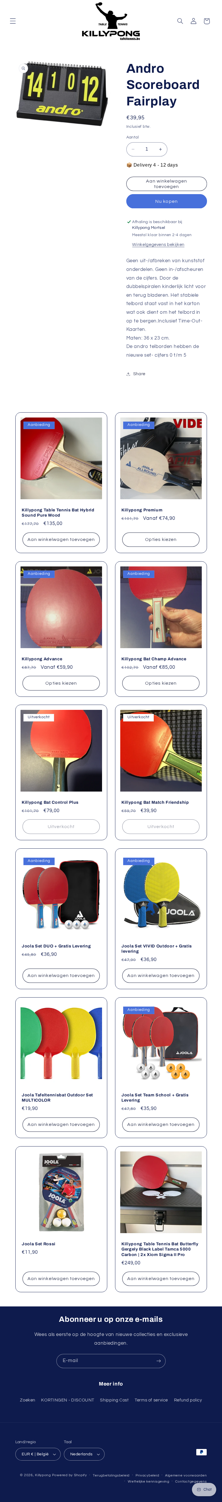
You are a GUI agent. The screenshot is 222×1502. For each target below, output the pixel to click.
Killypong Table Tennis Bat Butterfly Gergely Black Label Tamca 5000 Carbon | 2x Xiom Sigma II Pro (160, 1249)
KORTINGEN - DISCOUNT (67, 1400)
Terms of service (151, 1400)
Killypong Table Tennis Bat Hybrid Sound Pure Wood (58, 512)
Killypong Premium (141, 510)
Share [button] (139, 374)
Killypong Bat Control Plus (50, 802)
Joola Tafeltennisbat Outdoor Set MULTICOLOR (57, 1097)
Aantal (132, 137)
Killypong (43, 1475)
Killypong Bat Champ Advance (153, 659)
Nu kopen (166, 201)
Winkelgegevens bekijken (158, 245)
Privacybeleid (147, 1475)
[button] (12, 21)
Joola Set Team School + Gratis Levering (155, 1097)
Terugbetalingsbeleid (111, 1475)
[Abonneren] (158, 1361)
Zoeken (27, 1400)
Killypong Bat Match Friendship (155, 802)
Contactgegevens (191, 1481)
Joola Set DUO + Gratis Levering (56, 946)
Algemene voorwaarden (186, 1475)
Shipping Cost (114, 1400)
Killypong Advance (42, 659)
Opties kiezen (161, 539)
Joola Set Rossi (39, 1244)
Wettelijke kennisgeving (148, 1481)
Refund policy (188, 1400)
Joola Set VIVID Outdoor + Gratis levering (156, 949)
